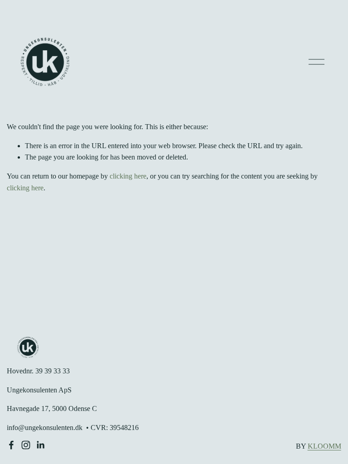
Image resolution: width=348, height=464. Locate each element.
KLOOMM (324, 446)
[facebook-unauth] (11, 445)
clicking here (128, 176)
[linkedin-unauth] (40, 445)
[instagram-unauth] (25, 445)
